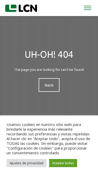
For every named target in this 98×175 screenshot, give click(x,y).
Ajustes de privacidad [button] (26, 163)
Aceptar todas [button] (63, 163)
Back (49, 85)
